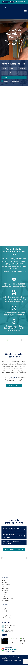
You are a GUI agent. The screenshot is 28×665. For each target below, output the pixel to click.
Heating (3, 608)
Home (3, 580)
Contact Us (4, 590)
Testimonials (5, 600)
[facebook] (10, 2)
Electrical (4, 612)
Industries (4, 592)
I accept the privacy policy (11, 81)
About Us (4, 582)
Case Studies (5, 588)
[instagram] (13, 2)
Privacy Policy (5, 596)
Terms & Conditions (7, 598)
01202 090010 (22, 2)
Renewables (4, 614)
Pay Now (4, 594)
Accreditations (5, 584)
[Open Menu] (25, 11)
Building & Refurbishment (8, 616)
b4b (20, 660)
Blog (2, 586)
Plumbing (4, 610)
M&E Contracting (6, 618)
